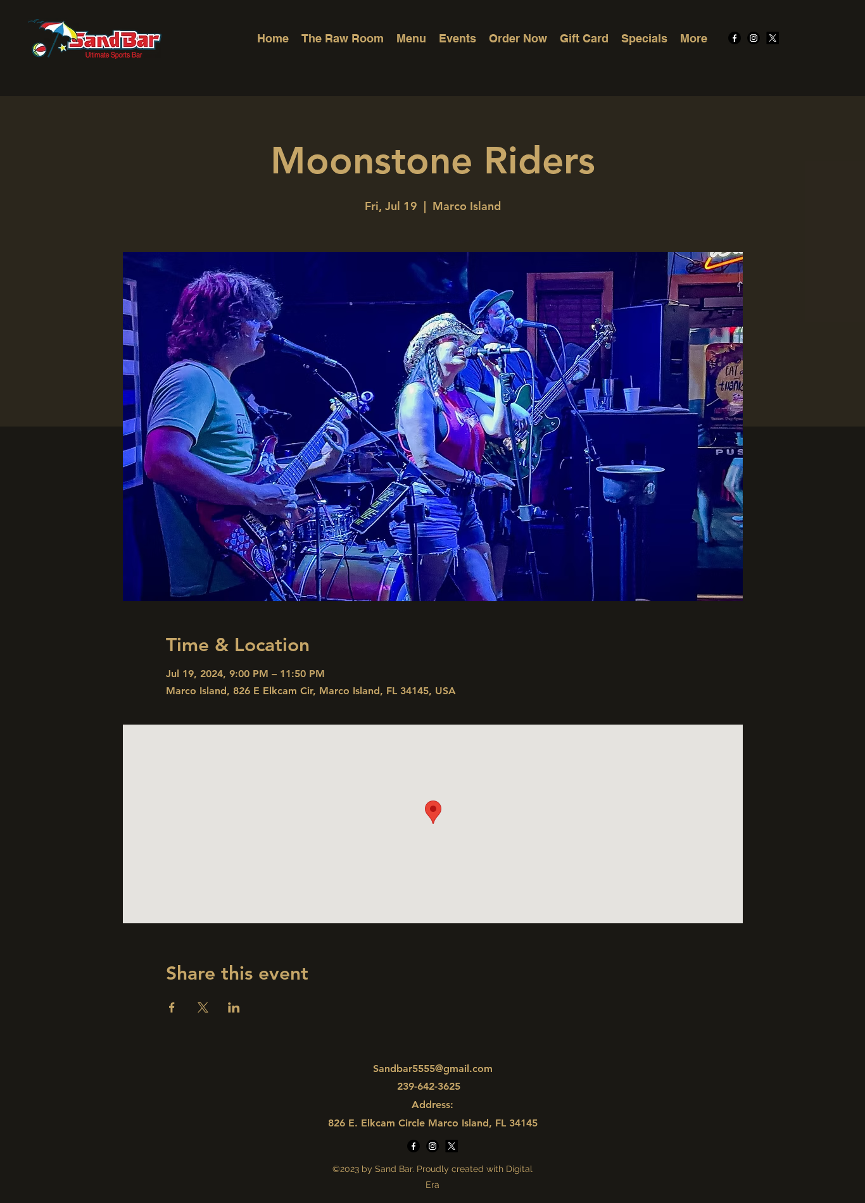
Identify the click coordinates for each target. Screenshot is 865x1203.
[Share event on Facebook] (172, 1007)
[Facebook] (734, 38)
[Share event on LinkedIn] (234, 1007)
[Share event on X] (203, 1007)
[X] (772, 38)
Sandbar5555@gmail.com (433, 1069)
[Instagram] (753, 38)
